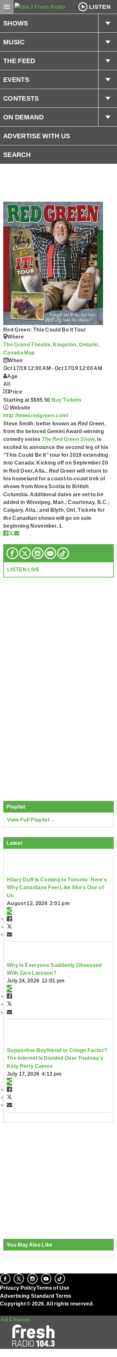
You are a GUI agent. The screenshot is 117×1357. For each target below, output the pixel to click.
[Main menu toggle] (7, 7)
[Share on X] (11, 533)
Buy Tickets (66, 400)
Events (16, 79)
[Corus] (1, 1312)
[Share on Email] (16, 533)
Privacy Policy (18, 1288)
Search (17, 154)
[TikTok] (63, 553)
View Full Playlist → (31, 820)
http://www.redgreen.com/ (35, 415)
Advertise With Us (36, 136)
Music (14, 42)
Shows (15, 23)
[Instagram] (38, 553)
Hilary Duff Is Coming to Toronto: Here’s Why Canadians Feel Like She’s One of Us (57, 887)
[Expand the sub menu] (107, 23)
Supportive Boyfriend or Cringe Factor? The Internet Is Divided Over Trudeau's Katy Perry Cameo (57, 1058)
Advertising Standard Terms (35, 1296)
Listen (99, 7)
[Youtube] (50, 553)
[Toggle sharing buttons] (9, 911)
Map (29, 352)
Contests (21, 98)
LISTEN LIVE (23, 569)
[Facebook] (12, 553)
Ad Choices (15, 1319)
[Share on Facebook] (5, 533)
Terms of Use (53, 1288)
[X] (25, 553)
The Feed (19, 60)
